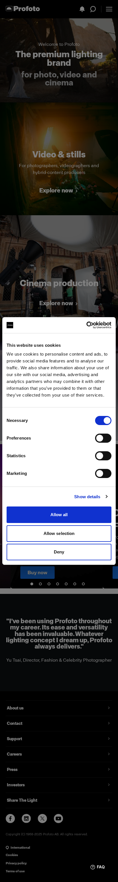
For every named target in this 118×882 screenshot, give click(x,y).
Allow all (59, 514)
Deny (59, 551)
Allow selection (59, 533)
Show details (87, 496)
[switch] (103, 438)
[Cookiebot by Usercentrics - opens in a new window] (86, 325)
